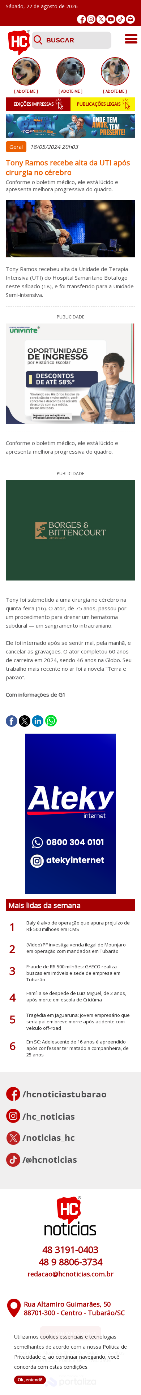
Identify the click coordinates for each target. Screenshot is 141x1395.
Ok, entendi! (30, 1379)
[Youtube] (111, 19)
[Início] (19, 53)
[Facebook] (81, 19)
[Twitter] (101, 19)
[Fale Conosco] (130, 19)
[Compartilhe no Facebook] (11, 721)
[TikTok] (120, 19)
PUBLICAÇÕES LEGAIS (98, 104)
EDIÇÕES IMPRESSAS (34, 104)
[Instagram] (91, 19)
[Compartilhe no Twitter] (24, 721)
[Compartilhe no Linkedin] (37, 721)
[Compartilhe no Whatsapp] (51, 721)
